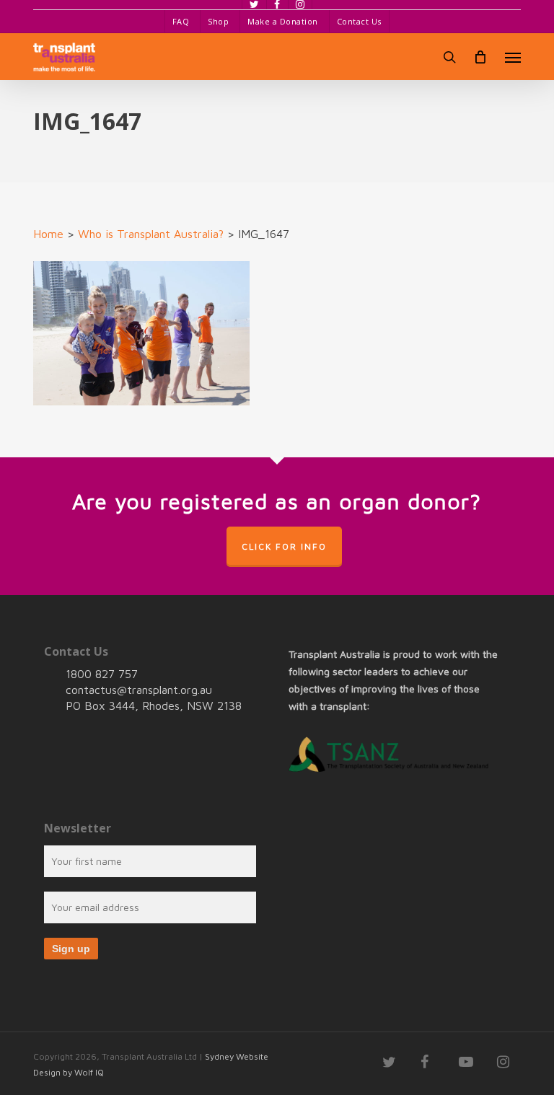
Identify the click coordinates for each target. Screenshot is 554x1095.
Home (48, 233)
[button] (513, 57)
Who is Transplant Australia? (151, 233)
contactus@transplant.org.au (139, 689)
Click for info (284, 546)
